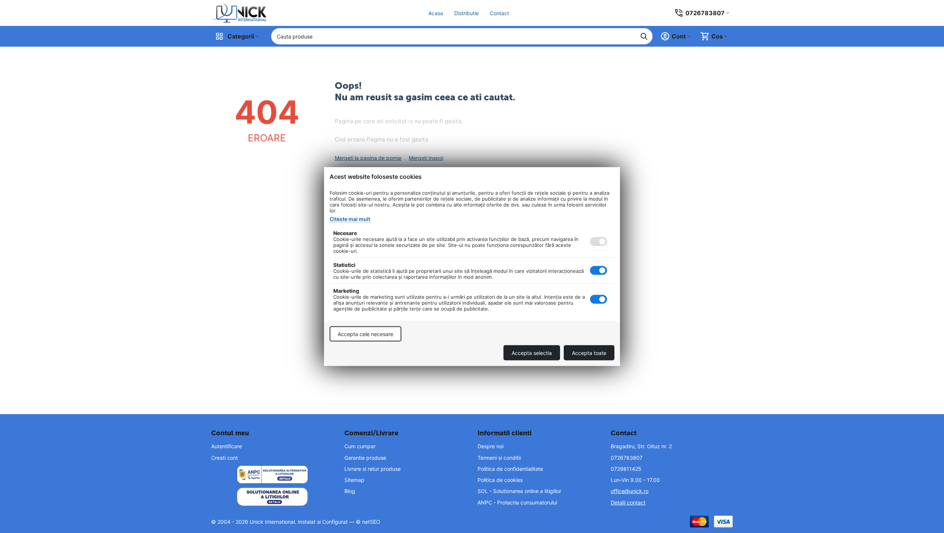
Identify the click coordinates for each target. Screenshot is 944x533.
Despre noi (490, 446)
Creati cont (224, 458)
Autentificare (226, 446)
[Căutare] (644, 36)
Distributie (466, 13)
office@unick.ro (629, 491)
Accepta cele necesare (365, 334)
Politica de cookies (500, 480)
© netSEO (368, 522)
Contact (499, 13)
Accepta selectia (532, 353)
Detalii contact (628, 502)
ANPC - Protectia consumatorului (517, 502)
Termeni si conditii (499, 458)
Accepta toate (589, 353)
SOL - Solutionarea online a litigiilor (519, 491)
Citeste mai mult (350, 219)
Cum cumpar (359, 446)
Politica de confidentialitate (510, 469)
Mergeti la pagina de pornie (368, 158)
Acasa (435, 13)
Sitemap (354, 480)
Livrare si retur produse (372, 469)
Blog (349, 491)
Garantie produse (365, 458)
